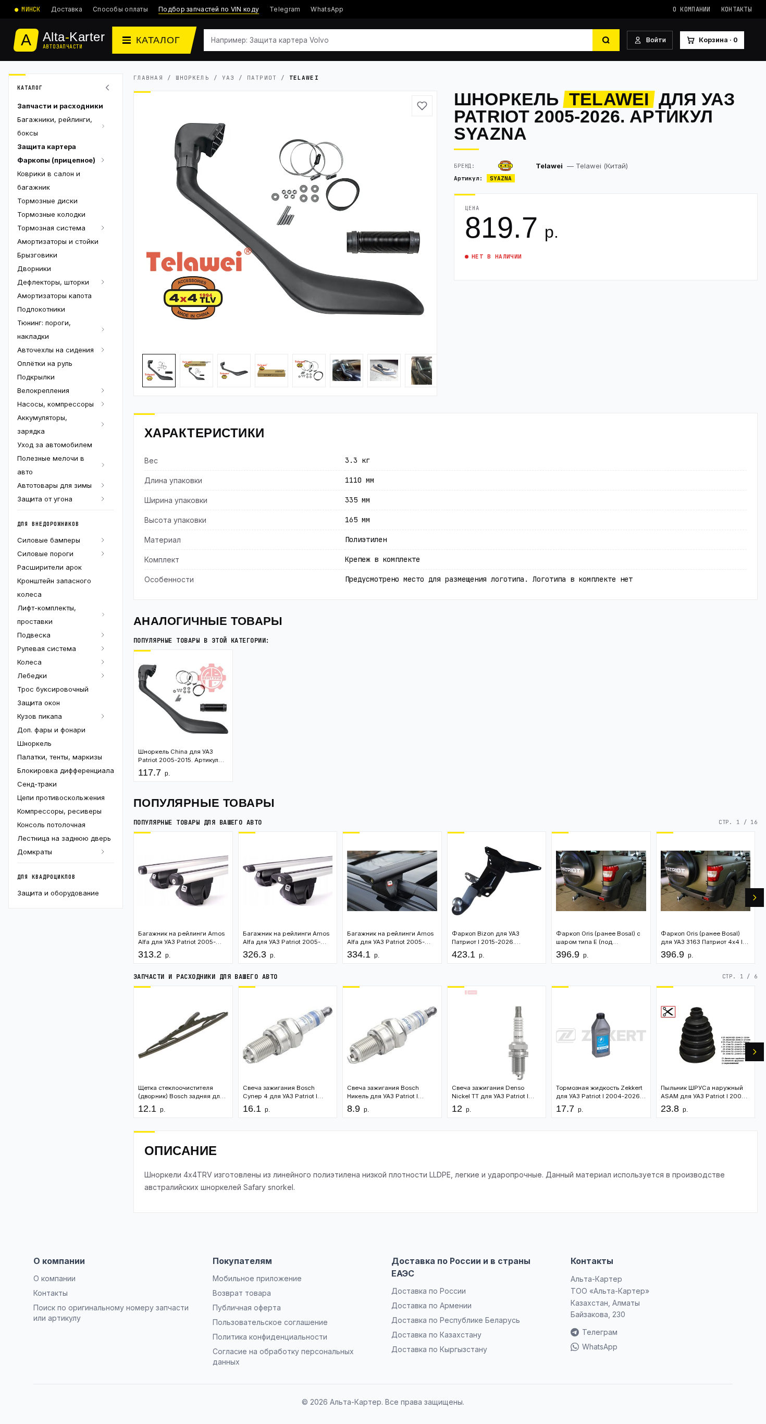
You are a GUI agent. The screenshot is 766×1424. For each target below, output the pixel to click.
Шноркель (34, 743)
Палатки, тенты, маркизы (59, 757)
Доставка (66, 9)
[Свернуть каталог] (109, 87)
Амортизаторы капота (54, 295)
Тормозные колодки (51, 214)
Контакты (736, 9)
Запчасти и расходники (60, 106)
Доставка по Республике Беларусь (455, 1320)
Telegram (284, 9)
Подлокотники (41, 309)
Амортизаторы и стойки (57, 241)
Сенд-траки (37, 784)
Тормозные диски (47, 201)
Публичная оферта (247, 1307)
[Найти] (606, 40)
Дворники (34, 268)
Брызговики (37, 255)
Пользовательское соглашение (270, 1322)
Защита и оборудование (58, 893)
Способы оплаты (120, 9)
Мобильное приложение (257, 1278)
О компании (692, 9)
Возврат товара (242, 1292)
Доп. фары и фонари (51, 730)
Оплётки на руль (44, 363)
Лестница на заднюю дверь (64, 838)
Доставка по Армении (431, 1305)
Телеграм (599, 1332)
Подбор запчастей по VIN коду (208, 9)
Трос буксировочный (53, 689)
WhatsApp (327, 9)
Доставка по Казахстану (436, 1334)
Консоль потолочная (51, 824)
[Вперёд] (754, 897)
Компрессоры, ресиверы (59, 811)
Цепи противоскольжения (61, 797)
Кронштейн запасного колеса (54, 587)
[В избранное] (422, 105)
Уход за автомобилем (54, 444)
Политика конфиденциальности (270, 1336)
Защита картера (46, 146)
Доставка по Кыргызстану (439, 1349)
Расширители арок (49, 567)
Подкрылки (36, 377)
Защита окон (38, 702)
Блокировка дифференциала (65, 770)
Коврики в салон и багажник (48, 180)
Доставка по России (428, 1290)
